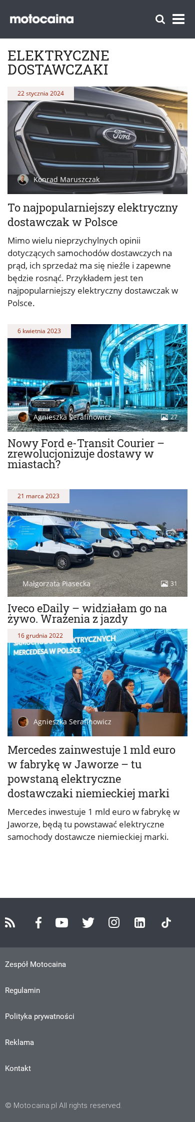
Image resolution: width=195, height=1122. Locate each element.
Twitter (88, 922)
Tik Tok (166, 922)
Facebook (39, 922)
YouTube (62, 922)
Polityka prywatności (39, 1016)
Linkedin (140, 922)
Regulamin (22, 990)
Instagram (114, 922)
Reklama (19, 1042)
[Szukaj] (160, 19)
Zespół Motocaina (35, 964)
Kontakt (18, 1068)
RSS (10, 922)
